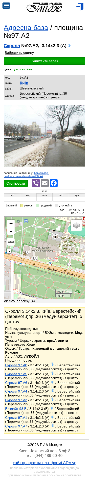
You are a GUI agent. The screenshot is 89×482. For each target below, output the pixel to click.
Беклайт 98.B (15, 409)
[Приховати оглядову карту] (10, 252)
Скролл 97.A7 (16, 426)
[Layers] (76, 225)
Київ (24, 83)
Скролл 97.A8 (16, 365)
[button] (81, 109)
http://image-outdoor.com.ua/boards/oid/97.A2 (26, 174)
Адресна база (26, 27)
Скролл (12, 45)
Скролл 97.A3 (16, 400)
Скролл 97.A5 (16, 374)
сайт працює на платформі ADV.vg (44, 463)
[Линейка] (11, 242)
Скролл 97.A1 (16, 418)
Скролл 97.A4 (16, 391)
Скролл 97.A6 (16, 383)
